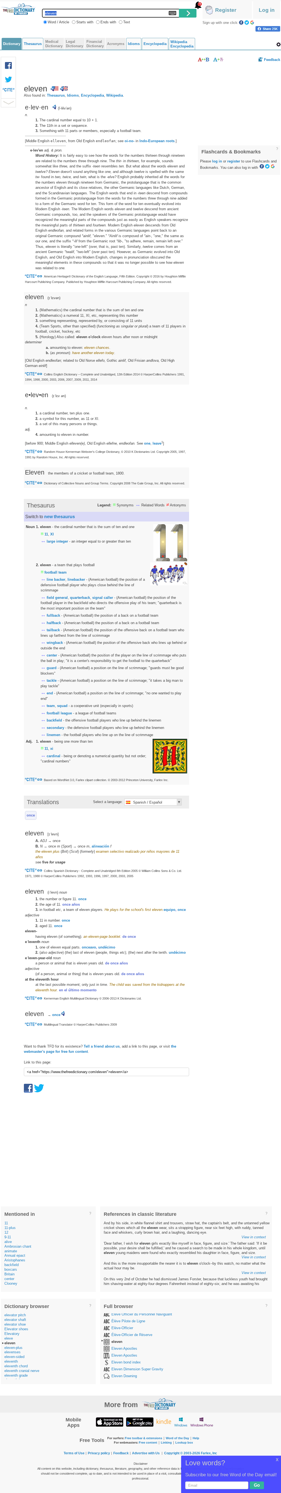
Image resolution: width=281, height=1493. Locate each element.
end (50, 693)
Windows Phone (201, 1421)
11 (46, 534)
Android (139, 1421)
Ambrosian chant (17, 1246)
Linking (166, 1442)
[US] (54, 88)
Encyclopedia (92, 95)
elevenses (12, 1352)
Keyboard (172, 13)
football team (55, 572)
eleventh (11, 1361)
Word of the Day (177, 1438)
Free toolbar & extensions (143, 1438)
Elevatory (11, 1334)
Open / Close (8, 102)
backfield (54, 720)
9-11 (7, 1237)
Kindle (163, 1421)
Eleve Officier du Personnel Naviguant (141, 1314)
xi (51, 749)
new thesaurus (59, 516)
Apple (109, 1421)
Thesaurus (56, 95)
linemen (53, 735)
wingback (55, 643)
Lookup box (184, 1442)
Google (252, 22)
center (52, 655)
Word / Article (58, 22)
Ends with (108, 22)
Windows (180, 1421)
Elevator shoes (16, 1329)
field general (57, 598)
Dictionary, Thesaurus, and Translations (159, 1404)
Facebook (241, 22)
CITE (8, 91)
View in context (253, 1237)
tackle (52, 680)
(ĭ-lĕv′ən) (64, 108)
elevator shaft (15, 1320)
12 (6, 1232)
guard (52, 668)
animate (10, 1251)
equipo (169, 910)
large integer (57, 541)
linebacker (76, 579)
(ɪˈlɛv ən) (59, 396)
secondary (55, 728)
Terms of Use (74, 1453)
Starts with (84, 22)
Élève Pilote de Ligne (128, 1321)
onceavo (89, 947)
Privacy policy (99, 1453)
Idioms (73, 95)
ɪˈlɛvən (54, 298)
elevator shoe (15, 1324)
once (31, 815)
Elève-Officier (122, 1328)
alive (8, 1242)
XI (52, 534)
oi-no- (129, 141)
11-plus (10, 1228)
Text (126, 22)
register (233, 161)
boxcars (10, 1269)
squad (62, 706)
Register (225, 10)
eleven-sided (14, 1357)
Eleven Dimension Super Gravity (137, 1369)
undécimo (106, 947)
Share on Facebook (267, 29)
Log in (267, 10)
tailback (53, 630)
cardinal (53, 756)
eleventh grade (16, 1375)
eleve (8, 1338)
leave (157, 443)
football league (59, 713)
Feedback (272, 60)
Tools (278, 44)
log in (217, 161)
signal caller (102, 598)
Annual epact (14, 1255)
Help (196, 1438)
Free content (148, 1442)
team (51, 706)
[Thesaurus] (203, 59)
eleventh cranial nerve (21, 1371)
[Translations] (218, 59)
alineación (100, 846)
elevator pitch (15, 1315)
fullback (53, 615)
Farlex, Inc (209, 1453)
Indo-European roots (157, 141)
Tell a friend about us (102, 1046)
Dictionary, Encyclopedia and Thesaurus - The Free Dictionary (18, 9)
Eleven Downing (124, 1376)
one (147, 443)
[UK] (64, 88)
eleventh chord (16, 1366)
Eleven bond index (126, 1362)
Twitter (247, 22)
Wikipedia (114, 95)
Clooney (10, 1283)
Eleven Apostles (124, 1348)
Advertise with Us (146, 1453)
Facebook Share (8, 65)
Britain (9, 1274)
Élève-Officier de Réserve (131, 1335)
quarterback (80, 598)
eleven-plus (13, 1348)
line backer (56, 579)
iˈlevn (53, 892)
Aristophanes (14, 1260)
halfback (54, 623)
